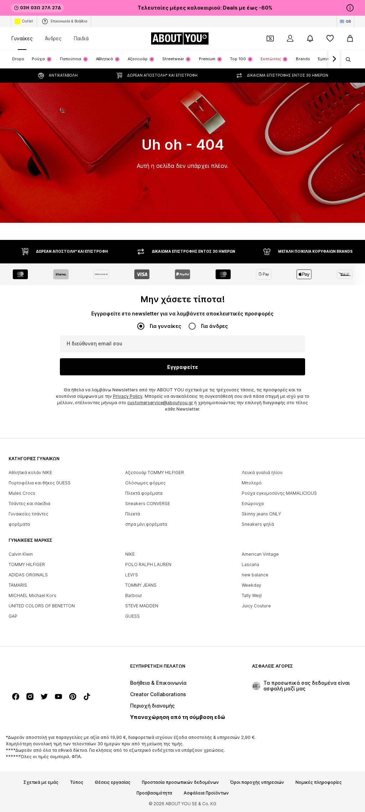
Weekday (251, 585)
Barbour (133, 595)
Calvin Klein (21, 554)
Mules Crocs (22, 493)
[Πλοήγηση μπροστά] (334, 59)
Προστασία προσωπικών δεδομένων (180, 782)
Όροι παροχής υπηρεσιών (257, 782)
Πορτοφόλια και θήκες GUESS (40, 482)
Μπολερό (252, 482)
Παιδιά (81, 38)
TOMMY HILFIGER (27, 564)
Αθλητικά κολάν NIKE (30, 472)
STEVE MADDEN (141, 605)
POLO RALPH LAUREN (148, 564)
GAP (13, 616)
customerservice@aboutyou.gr (160, 402)
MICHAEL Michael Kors (32, 595)
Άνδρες (53, 38)
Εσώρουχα (253, 503)
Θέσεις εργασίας (112, 782)
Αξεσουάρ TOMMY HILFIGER (154, 472)
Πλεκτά (132, 514)
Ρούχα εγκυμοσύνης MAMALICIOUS (279, 493)
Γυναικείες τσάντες (28, 514)
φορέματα (19, 524)
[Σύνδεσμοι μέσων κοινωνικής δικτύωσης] (15, 696)
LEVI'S (131, 574)
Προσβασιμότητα (154, 793)
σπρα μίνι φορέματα (146, 524)
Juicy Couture (256, 605)
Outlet (27, 21)
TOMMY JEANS (140, 585)
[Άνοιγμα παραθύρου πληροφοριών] (350, 8)
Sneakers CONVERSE (147, 503)
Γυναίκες (22, 38)
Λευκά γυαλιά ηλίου (262, 472)
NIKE (130, 554)
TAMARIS (18, 585)
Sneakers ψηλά (258, 524)
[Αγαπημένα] (330, 38)
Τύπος (76, 782)
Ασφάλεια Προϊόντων (206, 793)
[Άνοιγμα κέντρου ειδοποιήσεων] (310, 38)
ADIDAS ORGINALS (28, 574)
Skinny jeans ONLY (261, 514)
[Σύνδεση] (290, 38)
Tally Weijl (252, 595)
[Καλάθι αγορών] (350, 38)
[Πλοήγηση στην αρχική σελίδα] (47, 670)
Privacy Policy (128, 396)
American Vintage (260, 554)
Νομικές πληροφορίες (318, 782)
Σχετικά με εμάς (41, 782)
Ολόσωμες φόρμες (145, 482)
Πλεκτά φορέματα (144, 493)
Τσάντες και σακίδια (29, 503)
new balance (255, 574)
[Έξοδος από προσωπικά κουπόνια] (270, 38)
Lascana (250, 564)
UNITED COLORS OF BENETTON (42, 605)
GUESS (132, 616)
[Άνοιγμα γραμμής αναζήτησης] (345, 59)
